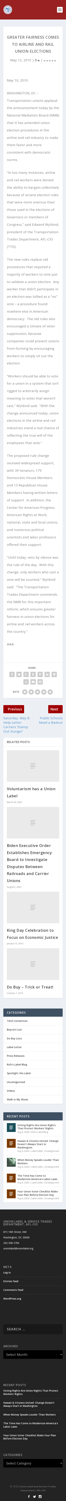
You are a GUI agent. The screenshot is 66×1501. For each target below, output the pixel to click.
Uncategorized (16, 1082)
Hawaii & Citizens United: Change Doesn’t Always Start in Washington (37, 1144)
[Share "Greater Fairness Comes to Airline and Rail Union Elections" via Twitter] (19, 674)
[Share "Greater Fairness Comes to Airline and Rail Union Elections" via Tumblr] (33, 674)
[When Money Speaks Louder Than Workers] (11, 1162)
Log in (7, 1272)
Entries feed (10, 1281)
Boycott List (14, 1029)
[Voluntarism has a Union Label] (33, 766)
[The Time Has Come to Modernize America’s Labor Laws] (11, 1178)
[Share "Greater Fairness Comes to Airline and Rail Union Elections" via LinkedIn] (47, 674)
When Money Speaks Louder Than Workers (38, 1161)
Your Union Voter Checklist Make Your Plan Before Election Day (37, 1193)
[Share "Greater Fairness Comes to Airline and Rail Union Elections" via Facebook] (11, 674)
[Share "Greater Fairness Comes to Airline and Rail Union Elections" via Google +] (26, 674)
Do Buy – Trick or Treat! (30, 987)
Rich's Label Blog (17, 1064)
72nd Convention (17, 1021)
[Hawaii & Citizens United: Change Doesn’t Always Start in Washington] (11, 1143)
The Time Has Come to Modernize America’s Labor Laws (37, 1177)
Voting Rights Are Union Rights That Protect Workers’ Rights (36, 1126)
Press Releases (15, 1055)
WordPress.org (12, 1298)
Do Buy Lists (14, 1038)
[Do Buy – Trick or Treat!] (33, 964)
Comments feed (13, 1290)
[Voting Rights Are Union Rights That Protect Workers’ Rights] (11, 1127)
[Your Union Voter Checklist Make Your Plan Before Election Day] (11, 1193)
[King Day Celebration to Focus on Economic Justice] (33, 907)
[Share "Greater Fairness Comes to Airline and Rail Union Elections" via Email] (33, 681)
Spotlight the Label (19, 1073)
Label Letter (14, 1047)
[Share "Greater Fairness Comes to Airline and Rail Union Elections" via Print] (40, 681)
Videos (11, 1090)
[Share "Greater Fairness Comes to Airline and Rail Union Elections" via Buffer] (54, 674)
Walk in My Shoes (17, 1099)
